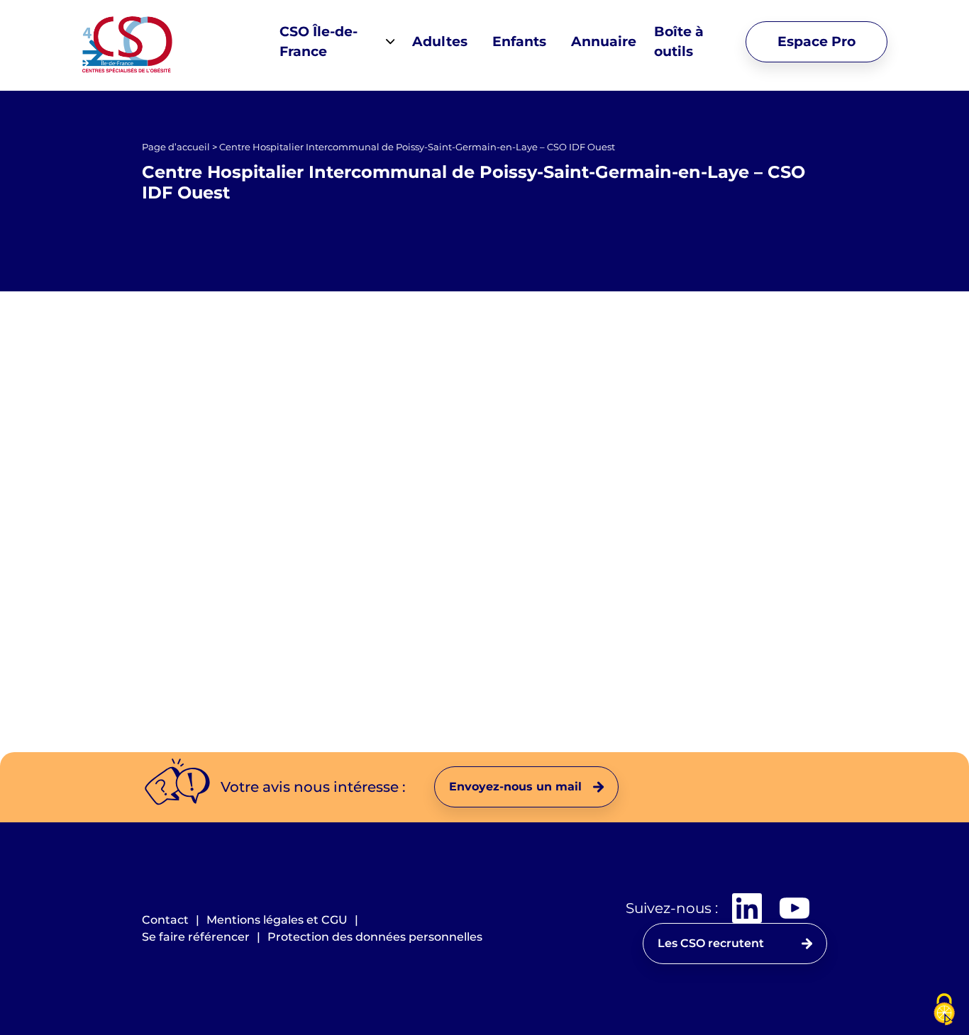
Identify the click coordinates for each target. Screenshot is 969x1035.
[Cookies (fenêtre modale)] (944, 1010)
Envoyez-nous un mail (515, 786)
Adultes (439, 41)
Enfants (519, 41)
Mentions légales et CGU (277, 920)
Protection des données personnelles (374, 937)
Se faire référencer (196, 937)
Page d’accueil (176, 146)
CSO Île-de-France (318, 41)
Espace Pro (816, 41)
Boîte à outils (679, 41)
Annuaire (603, 41)
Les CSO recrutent (711, 943)
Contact (165, 920)
